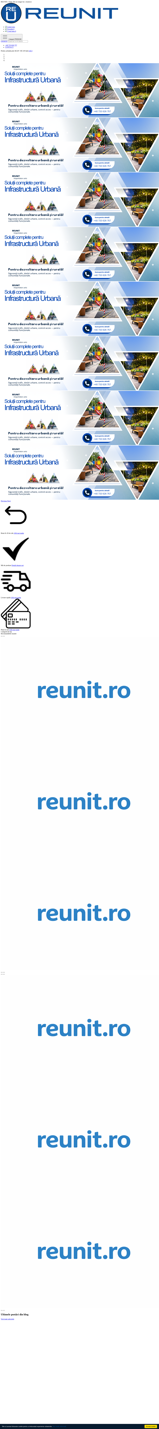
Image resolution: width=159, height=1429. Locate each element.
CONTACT (9, 47)
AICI (30, 51)
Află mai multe (19, 533)
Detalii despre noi (18, 565)
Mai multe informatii (59, 1426)
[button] (4, 501)
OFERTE (4, 41)
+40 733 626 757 (11, 45)
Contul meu (11, 27)
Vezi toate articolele (7, 1319)
